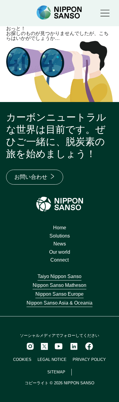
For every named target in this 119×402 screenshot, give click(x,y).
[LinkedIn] (73, 346)
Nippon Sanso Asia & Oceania (59, 302)
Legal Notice (52, 359)
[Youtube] (58, 346)
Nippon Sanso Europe (59, 294)
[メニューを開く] (105, 13)
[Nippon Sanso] (59, 12)
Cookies (22, 359)
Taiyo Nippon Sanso (59, 276)
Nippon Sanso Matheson (59, 285)
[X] (44, 346)
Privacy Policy (89, 359)
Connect (59, 260)
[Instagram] (30, 346)
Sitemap (56, 372)
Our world (59, 252)
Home (59, 227)
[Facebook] (89, 346)
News (59, 243)
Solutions (59, 235)
